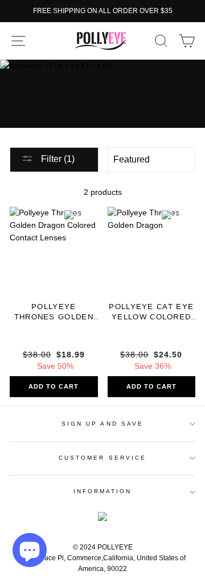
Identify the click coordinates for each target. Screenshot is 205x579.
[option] (102, 11)
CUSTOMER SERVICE (102, 458)
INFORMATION (102, 491)
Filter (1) (57, 159)
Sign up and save (103, 423)
